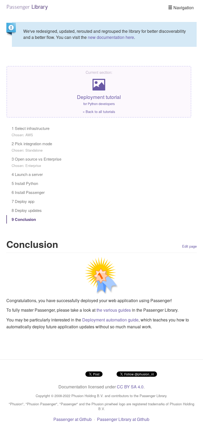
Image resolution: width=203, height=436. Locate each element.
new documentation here (111, 37)
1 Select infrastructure (30, 131)
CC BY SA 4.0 (130, 387)
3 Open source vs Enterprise (36, 162)
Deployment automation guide (110, 320)
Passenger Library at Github (123, 419)
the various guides (113, 310)
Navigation (183, 7)
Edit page (189, 246)
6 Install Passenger (28, 192)
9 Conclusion (24, 219)
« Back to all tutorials (99, 111)
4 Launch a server (27, 174)
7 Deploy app (23, 201)
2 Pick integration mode (32, 147)
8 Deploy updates (27, 210)
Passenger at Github (72, 419)
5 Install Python (25, 183)
